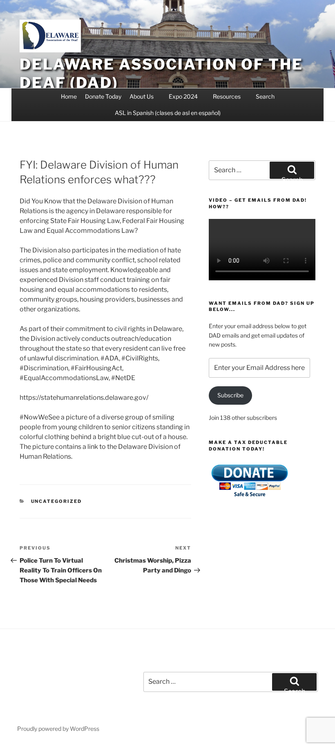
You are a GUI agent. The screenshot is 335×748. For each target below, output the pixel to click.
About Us (142, 96)
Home (69, 96)
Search (265, 96)
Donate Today (103, 96)
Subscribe (230, 395)
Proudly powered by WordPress (58, 728)
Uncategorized (56, 501)
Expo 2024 (183, 96)
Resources (227, 96)
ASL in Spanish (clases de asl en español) (168, 112)
